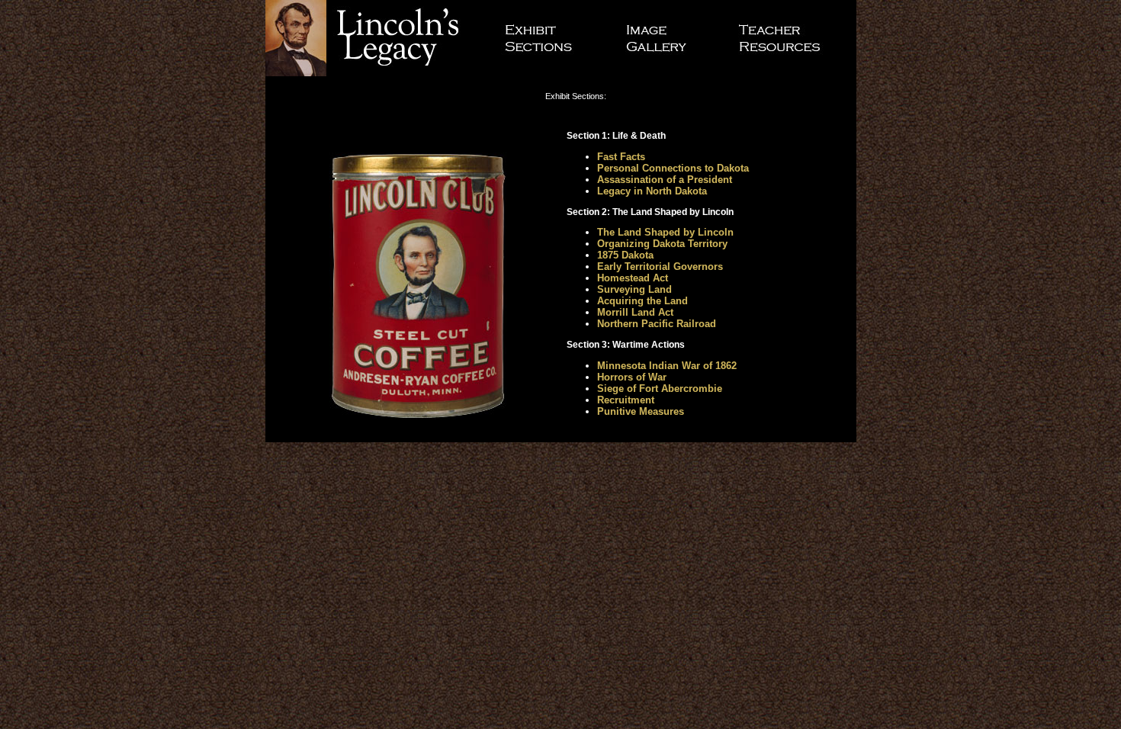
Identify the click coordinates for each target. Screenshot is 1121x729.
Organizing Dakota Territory (662, 243)
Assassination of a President (664, 179)
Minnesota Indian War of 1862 (667, 365)
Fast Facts (621, 156)
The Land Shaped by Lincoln (665, 232)
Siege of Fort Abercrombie (659, 388)
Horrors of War (631, 377)
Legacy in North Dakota (652, 191)
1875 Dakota (625, 255)
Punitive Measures (640, 411)
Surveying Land (634, 289)
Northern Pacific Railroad (656, 323)
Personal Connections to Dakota (673, 168)
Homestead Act (632, 278)
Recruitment (625, 400)
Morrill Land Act (635, 312)
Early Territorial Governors (660, 266)
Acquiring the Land (642, 301)
